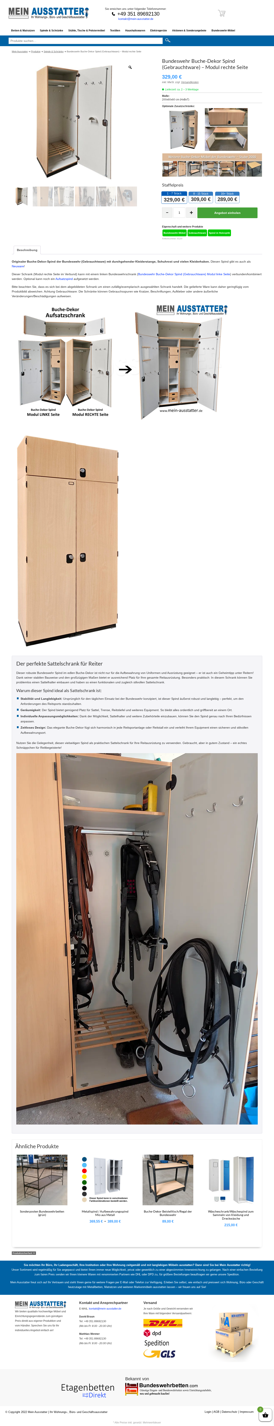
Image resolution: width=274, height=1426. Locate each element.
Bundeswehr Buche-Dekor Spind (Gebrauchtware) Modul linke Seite (184, 274)
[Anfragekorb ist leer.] (221, 15)
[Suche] (169, 40)
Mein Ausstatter (37, 1412)
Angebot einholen (227, 213)
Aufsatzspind (64, 279)
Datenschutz (229, 1411)
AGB (216, 1411)
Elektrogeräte (158, 30)
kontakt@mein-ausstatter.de (135, 19)
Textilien (115, 30)
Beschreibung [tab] (27, 250)
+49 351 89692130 (138, 14)
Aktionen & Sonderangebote (189, 30)
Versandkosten (190, 82)
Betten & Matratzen (23, 30)
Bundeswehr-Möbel (223, 30)
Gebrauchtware (197, 233)
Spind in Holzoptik (219, 233)
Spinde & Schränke (51, 30)
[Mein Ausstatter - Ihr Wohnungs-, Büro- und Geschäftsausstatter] (49, 17)
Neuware (18, 266)
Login (208, 1411)
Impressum (247, 1411)
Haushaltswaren (135, 30)
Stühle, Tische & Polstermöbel (86, 30)
